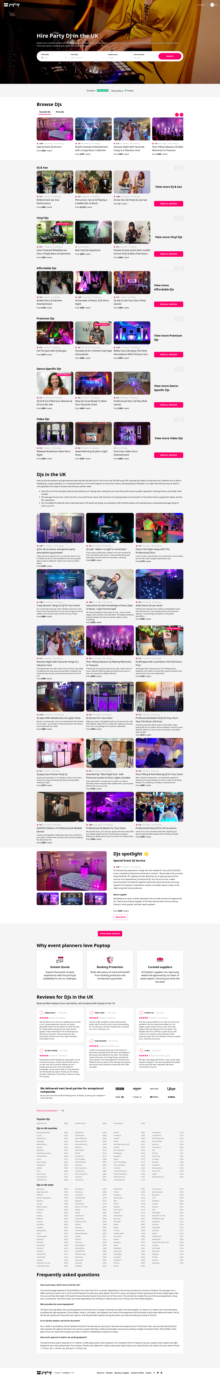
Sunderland (156, 1236)
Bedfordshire (42, 1144)
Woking (39, 1216)
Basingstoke (41, 1230)
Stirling (155, 1153)
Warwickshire (42, 1177)
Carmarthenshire (120, 1171)
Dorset (116, 1132)
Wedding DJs (42, 1123)
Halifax (116, 1239)
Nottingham (79, 1135)
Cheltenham (80, 1230)
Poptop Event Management (47, 1110)
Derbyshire (79, 1132)
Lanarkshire (156, 1135)
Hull (153, 1210)
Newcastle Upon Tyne (160, 1242)
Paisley (154, 1257)
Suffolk (39, 1168)
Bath (115, 1201)
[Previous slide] (177, 115)
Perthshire (156, 1156)
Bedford (40, 1219)
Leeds (116, 1245)
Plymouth (155, 1251)
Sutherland (156, 1147)
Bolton (116, 1224)
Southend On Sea (43, 1263)
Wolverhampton (81, 1233)
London (39, 1147)
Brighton (78, 1201)
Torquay (155, 1245)
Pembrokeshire (158, 1138)
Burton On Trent (81, 1207)
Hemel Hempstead (44, 1198)
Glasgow (155, 1254)
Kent (38, 1171)
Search (201, 5)
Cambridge (41, 1257)
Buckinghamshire (43, 1132)
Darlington (156, 1213)
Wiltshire (78, 1147)
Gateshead (156, 1239)
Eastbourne (79, 1216)
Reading (40, 1201)
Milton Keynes (42, 1207)
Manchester (79, 1150)
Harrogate (117, 1254)
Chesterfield (79, 1251)
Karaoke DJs (118, 1123)
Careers (148, 1373)
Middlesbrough (158, 1219)
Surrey (39, 1135)
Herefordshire (80, 1162)
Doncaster (117, 1236)
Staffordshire (42, 1180)
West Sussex (41, 1162)
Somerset (117, 1135)
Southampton (80, 1198)
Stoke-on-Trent (80, 1221)
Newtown (155, 1201)
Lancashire (79, 1180)
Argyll (154, 1174)
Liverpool (78, 1177)
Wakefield (117, 1248)
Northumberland (120, 1174)
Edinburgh (156, 1248)
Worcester (79, 1257)
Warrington (118, 1210)
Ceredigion (156, 1132)
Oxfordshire (41, 1138)
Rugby (77, 1210)
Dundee (155, 1162)
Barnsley (117, 1219)
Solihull (78, 1239)
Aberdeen (156, 1263)
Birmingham (80, 1245)
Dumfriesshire (119, 1180)
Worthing (78, 1192)
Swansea (155, 1230)
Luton (39, 1233)
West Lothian (157, 1141)
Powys (116, 1141)
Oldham (117, 1213)
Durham (155, 1224)
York (153, 1198)
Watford (40, 1195)
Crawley (40, 1260)
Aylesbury (40, 1189)
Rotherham (118, 1189)
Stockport (117, 1195)
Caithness (156, 1165)
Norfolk (116, 1147)
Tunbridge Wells (43, 1266)
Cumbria (117, 1168)
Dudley (78, 1236)
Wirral (116, 1266)
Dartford (40, 1248)
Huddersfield (119, 1233)
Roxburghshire (119, 1177)
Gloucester (79, 1260)
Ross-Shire (156, 1171)
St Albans (40, 1210)
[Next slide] (181, 115)
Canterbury (79, 1219)
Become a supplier (121, 1373)
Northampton (42, 1236)
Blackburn (117, 1260)
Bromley (40, 1242)
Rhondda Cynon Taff (121, 1144)
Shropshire (79, 1156)
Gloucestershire (81, 1144)
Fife (153, 1150)
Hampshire (41, 1165)
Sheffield (78, 1266)
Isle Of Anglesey (120, 1162)
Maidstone (79, 1189)
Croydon (40, 1227)
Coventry (78, 1242)
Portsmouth (79, 1204)
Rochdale (117, 1221)
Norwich (155, 1207)
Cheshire (78, 1165)
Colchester (79, 1195)
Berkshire (40, 1150)
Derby (77, 1213)
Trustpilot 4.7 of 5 (64, 1373)
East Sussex (41, 1174)
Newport (117, 1207)
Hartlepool (118, 1153)
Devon (116, 1159)
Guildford (40, 1224)
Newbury (40, 1239)
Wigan (116, 1227)
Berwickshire (157, 1168)
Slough (39, 1204)
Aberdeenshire (158, 1177)
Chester (117, 1230)
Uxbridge (40, 1141)
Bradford (117, 1242)
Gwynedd (117, 1156)
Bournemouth (157, 1192)
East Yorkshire (119, 1150)
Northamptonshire (44, 1153)
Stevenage (41, 1245)
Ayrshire (155, 1144)
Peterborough (80, 1254)
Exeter (154, 1233)
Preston (117, 1263)
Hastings (78, 1227)
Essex (39, 1159)
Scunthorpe (156, 1189)
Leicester (78, 1263)
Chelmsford (41, 1254)
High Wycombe (42, 1192)
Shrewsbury (118, 1216)
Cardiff (116, 1138)
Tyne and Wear (119, 1165)
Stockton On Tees (158, 1216)
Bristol (77, 1153)
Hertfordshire (42, 1156)
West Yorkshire (81, 1168)
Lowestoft (156, 1221)
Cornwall (155, 1159)
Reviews (109, 1373)
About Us (100, 1373)
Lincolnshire (80, 1171)
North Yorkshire (81, 1174)
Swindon (40, 1251)
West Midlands (81, 1138)
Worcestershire (81, 1141)
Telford (116, 1192)
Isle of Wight (80, 1159)
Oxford (39, 1213)
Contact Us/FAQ (137, 1373)
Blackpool (156, 1195)
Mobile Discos (80, 1123)
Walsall (78, 1224)
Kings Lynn (118, 1251)
